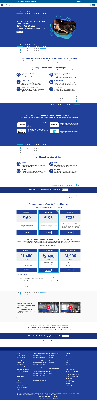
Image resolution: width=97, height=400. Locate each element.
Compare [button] (45, 4)
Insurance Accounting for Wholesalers (40, 366)
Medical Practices (52, 360)
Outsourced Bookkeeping (21, 367)
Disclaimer (56, 396)
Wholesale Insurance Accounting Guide (40, 378)
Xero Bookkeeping (20, 364)
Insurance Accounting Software (39, 360)
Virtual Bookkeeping (53, 370)
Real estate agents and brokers (33, 327)
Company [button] (51, 4)
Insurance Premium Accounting (39, 357)
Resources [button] (25, 4)
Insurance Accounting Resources (39, 373)
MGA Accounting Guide (37, 377)
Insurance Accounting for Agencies (39, 362)
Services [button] (14, 4)
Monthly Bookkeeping (21, 357)
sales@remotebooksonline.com (73, 376)
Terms (46, 396)
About (67, 355)
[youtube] (71, 385)
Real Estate (51, 355)
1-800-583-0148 (85, 4)
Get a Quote (33, 1)
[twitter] (68, 385)
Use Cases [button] (31, 4)
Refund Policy (50, 396)
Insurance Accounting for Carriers (39, 367)
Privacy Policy (41, 396)
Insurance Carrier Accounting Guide (39, 380)
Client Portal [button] (78, 1)
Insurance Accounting (37, 355)
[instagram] (67, 385)
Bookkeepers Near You (53, 371)
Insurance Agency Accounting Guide (39, 375)
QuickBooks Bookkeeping (21, 360)
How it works (68, 366)
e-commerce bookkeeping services (47, 329)
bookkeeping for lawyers (44, 325)
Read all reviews (48, 345)
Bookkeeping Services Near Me (22, 371)
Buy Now (26, 232)
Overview (18, 378)
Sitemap (50, 373)
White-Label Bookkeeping (21, 366)
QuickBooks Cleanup (20, 362)
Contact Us (68, 364)
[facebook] (66, 385)
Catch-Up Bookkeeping (21, 359)
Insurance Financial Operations (39, 359)
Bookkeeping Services (21, 355)
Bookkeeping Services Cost (22, 373)
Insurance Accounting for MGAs (39, 364)
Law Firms (51, 359)
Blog (40, 4)
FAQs (67, 362)
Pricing (37, 4)
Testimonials (68, 360)
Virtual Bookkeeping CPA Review (23, 369)
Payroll (19, 4)
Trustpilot (18, 317)
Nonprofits (51, 357)
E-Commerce (51, 362)
